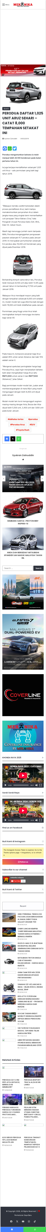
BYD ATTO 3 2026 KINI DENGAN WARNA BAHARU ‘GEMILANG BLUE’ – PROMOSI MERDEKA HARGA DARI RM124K (23, 485)
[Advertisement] (23, 40)
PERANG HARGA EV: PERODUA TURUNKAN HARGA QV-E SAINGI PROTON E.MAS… (11, 1111)
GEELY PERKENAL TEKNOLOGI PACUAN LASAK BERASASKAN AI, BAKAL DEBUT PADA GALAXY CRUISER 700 (30, 918)
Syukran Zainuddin (10, 139)
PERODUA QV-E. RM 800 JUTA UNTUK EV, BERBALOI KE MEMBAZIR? (11, 1083)
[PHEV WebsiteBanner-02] (23, 669)
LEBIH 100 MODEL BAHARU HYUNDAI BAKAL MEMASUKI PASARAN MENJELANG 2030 (30, 1043)
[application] (23, 776)
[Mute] (36, 785)
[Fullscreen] (40, 785)
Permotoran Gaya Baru (23, 1215)
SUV (33, 424)
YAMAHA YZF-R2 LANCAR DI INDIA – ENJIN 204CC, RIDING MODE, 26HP (30, 987)
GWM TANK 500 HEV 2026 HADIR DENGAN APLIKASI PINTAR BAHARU (29, 975)
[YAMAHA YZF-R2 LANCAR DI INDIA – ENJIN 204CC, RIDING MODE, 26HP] (9, 987)
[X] (12, 438)
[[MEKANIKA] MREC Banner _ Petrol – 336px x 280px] (23, 609)
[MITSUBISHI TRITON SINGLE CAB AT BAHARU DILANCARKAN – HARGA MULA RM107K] (9, 961)
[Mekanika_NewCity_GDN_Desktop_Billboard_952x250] (23, 70)
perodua (34, 419)
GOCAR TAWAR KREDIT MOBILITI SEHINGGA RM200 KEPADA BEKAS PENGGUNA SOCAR (29, 1017)
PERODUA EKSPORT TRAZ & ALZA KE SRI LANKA (32, 1082)
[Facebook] (7, 438)
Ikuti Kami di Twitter (12, 889)
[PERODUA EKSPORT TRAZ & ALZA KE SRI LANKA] (34, 1072)
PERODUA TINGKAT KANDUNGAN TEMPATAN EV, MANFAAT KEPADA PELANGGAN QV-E (32, 1142)
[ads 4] (23, 751)
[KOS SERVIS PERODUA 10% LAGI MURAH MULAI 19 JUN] (12, 1129)
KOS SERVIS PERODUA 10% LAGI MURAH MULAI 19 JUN (11, 1139)
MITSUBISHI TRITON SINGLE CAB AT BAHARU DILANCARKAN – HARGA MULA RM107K (31, 962)
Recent (23, 906)
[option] (23, 478)
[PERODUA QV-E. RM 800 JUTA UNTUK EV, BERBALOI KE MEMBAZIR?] (12, 1072)
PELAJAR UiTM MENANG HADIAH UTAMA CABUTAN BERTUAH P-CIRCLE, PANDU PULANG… (32, 1112)
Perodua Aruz (18, 424)
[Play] (5, 785)
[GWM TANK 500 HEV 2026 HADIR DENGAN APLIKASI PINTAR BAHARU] (9, 975)
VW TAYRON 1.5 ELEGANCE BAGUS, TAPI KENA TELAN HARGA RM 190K (29, 1031)
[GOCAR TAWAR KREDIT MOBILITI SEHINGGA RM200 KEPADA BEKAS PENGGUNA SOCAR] (9, 1017)
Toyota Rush (23, 430)
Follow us (24, 862)
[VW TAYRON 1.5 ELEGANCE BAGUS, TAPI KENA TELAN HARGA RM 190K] (9, 1031)
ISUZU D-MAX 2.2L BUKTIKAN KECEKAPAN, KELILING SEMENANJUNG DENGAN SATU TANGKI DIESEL (30, 947)
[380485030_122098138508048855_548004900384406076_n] (23, 716)
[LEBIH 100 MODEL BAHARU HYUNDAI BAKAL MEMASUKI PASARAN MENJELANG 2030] (9, 1043)
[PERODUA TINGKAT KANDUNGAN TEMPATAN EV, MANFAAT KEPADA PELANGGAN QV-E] (34, 1129)
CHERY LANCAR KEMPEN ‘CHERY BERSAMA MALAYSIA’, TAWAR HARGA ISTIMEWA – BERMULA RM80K (30, 932)
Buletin (6, 109)
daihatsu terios (16, 419)
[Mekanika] (23, 4)
